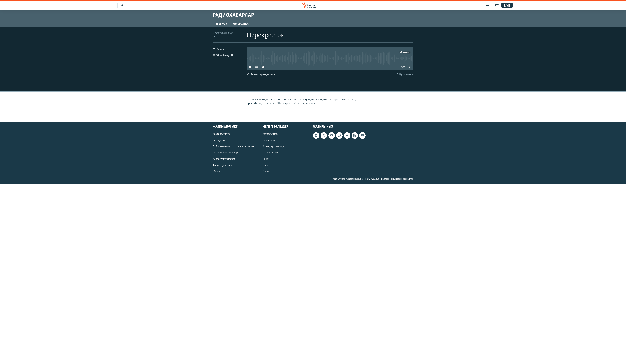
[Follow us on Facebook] (316, 135)
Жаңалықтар (270, 134)
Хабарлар (221, 24)
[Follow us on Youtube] (331, 135)
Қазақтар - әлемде (273, 146)
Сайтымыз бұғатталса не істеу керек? (234, 146)
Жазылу (217, 171)
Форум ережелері (223, 165)
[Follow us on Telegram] (347, 135)
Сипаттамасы (241, 24)
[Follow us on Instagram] (339, 135)
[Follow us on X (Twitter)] (324, 135)
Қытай (266, 165)
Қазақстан (269, 140)
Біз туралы (219, 140)
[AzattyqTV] (487, 5)
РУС (497, 5)
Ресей (266, 159)
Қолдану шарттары (224, 159)
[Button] (218, 50)
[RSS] (355, 135)
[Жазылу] (362, 135)
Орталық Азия (271, 152)
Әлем (266, 171)
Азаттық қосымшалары (226, 152)
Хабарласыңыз (221, 134)
